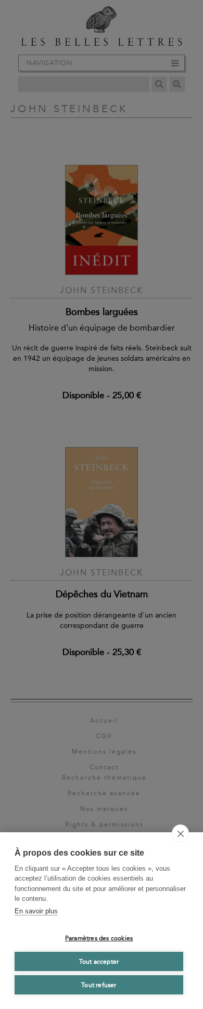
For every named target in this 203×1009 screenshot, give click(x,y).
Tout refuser (98, 985)
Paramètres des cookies (99, 938)
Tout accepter (99, 961)
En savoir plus (36, 911)
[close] (180, 833)
